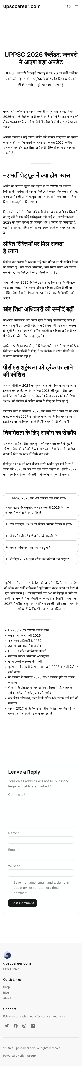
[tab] (41, 505)
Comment (16, 795)
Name (14, 833)
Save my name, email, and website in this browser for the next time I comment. (41, 887)
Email (13, 850)
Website (14, 866)
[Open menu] (76, 6)
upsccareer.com (22, 6)
